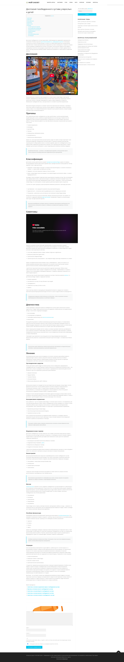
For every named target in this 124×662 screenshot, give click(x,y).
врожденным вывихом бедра (53, 162)
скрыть (52, 15)
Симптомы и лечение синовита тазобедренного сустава (40, 595)
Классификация (30, 21)
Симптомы (29, 22)
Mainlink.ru (90, 8)
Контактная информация (62, 659)
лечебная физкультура (64, 515)
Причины (29, 19)
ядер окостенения (46, 197)
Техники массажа (30, 486)
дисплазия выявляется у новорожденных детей (52, 41)
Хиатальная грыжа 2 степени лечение (86, 64)
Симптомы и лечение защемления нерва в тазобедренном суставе (43, 587)
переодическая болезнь (83, 40)
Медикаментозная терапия (34, 29)
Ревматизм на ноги (82, 42)
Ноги (76, 2)
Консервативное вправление (34, 28)
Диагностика (30, 23)
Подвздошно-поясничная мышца (85, 44)
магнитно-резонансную (48, 317)
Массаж (30, 32)
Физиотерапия (31, 31)
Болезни (82, 2)
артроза (66, 275)
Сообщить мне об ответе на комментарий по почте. (43, 644)
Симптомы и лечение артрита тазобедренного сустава (40, 593)
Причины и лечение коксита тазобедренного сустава (40, 589)
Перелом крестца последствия (84, 57)
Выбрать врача (51, 2)
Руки (66, 2)
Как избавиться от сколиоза (84, 62)
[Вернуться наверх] (118, 652)
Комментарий (30, 612)
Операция (31, 35)
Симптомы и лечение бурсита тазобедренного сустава (40, 591)
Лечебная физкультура (33, 34)
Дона (43, 442)
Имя (27, 627)
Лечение (88, 2)
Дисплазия (29, 18)
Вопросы (95, 2)
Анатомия (60, 2)
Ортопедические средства (34, 26)
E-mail (28, 633)
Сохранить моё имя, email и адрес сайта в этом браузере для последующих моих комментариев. (48, 641)
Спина (71, 2)
